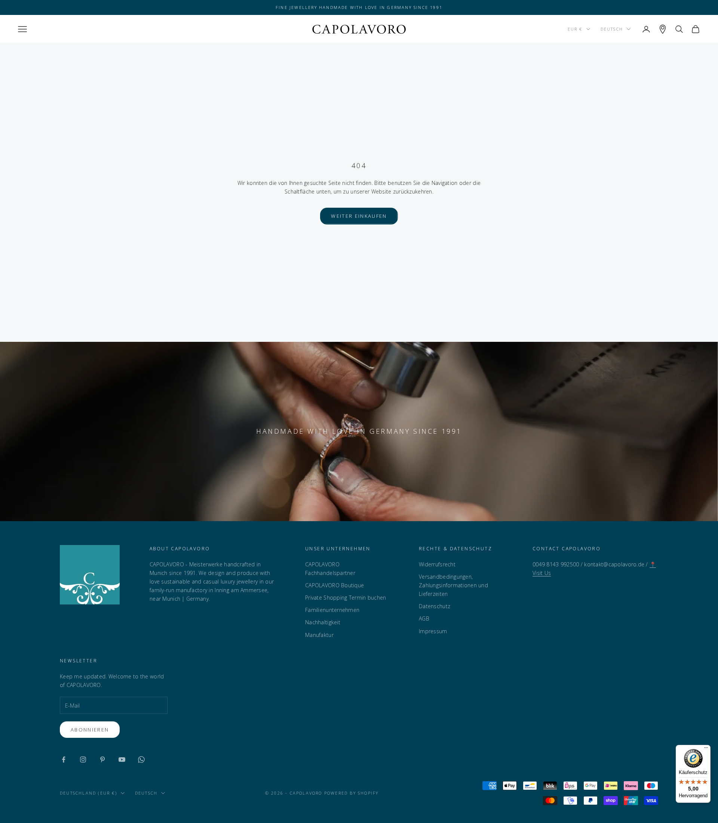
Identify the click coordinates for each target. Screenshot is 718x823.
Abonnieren (90, 729)
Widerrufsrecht (437, 564)
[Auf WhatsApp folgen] (141, 759)
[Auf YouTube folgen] (122, 759)
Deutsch (612, 29)
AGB (424, 618)
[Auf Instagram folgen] (83, 759)
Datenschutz (434, 606)
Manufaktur (319, 634)
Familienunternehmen (332, 609)
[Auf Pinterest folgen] (102, 759)
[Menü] (706, 749)
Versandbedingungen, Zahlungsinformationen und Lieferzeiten (453, 585)
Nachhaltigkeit (322, 622)
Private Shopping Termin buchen (345, 597)
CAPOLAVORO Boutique (334, 585)
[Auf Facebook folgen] (63, 759)
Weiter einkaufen (359, 216)
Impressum (433, 631)
